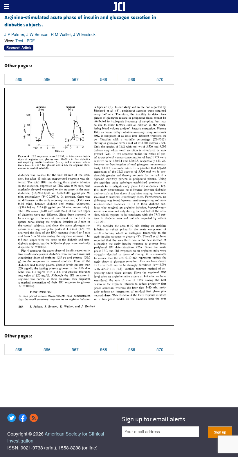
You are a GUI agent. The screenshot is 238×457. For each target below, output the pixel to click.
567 (75, 79)
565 (18, 79)
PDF (31, 41)
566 (47, 79)
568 (103, 79)
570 (159, 79)
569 (131, 79)
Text (19, 41)
